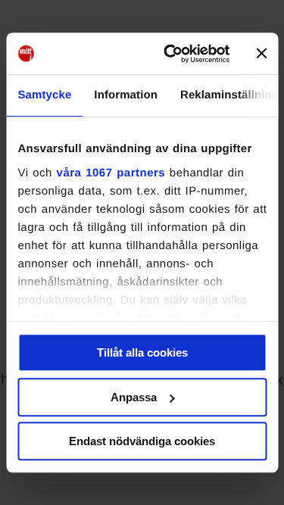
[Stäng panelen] (261, 53)
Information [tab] (126, 95)
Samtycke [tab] (44, 95)
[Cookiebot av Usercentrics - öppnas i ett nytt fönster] (171, 54)
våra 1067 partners (110, 173)
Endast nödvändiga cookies (142, 441)
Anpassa (134, 397)
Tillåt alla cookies (142, 352)
